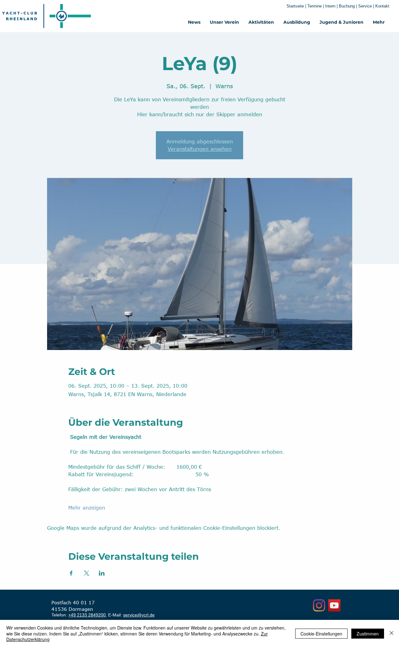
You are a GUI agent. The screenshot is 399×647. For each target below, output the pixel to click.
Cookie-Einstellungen (321, 633)
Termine (315, 6)
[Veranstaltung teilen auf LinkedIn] (102, 573)
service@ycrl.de (139, 614)
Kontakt (382, 6)
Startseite (295, 6)
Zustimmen (368, 633)
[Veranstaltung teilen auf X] (86, 573)
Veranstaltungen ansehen (200, 149)
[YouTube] (334, 605)
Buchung (347, 6)
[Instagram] (319, 605)
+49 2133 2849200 (87, 614)
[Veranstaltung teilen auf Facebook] (71, 573)
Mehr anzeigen (86, 507)
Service (365, 6)
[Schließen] (391, 633)
